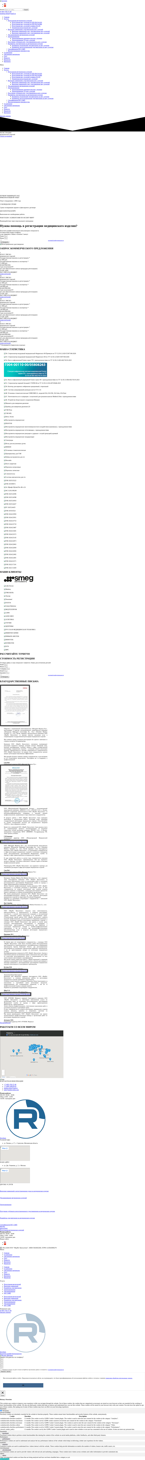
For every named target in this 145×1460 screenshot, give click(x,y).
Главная (6, 17)
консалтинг (4, 1228)
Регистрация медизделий (12, 1284)
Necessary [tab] (3, 1409)
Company (3, 669)
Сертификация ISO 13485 (16, 49)
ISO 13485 (7, 1293)
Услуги (6, 19)
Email (2, 671)
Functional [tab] (3, 1431)
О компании (8, 52)
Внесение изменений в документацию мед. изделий (25, 29)
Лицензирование (13, 36)
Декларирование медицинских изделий (21, 35)
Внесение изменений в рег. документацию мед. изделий (31, 31)
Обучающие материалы (12, 54)
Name (2, 236)
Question (3, 673)
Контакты (7, 61)
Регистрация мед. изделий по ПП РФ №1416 (27, 22)
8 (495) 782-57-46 (5, 11)
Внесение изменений (11, 1286)
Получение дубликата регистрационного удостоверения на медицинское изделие (27, 1211)
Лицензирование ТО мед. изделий (23, 40)
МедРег (2, 1226)
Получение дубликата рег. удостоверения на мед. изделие (27, 42)
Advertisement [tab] (4, 1448)
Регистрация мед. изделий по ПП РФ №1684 (27, 24)
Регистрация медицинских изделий (20, 20)
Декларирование (9, 1291)
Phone (2, 238)
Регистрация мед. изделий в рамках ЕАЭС (26, 26)
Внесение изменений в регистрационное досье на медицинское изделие (24, 1191)
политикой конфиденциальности (56, 240)
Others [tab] (2, 1453)
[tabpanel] (72, 1422)
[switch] (1, 1433)
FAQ (5, 56)
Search (2, 9)
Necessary (5, 1411)
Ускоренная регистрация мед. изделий (24, 28)
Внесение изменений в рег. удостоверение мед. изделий (31, 33)
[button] (72, 65)
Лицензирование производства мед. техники (27, 38)
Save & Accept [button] (4, 1459)
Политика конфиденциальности (11, 1354)
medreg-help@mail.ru (8, 14)
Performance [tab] (4, 1437)
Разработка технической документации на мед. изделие (30, 45)
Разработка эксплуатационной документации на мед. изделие (32, 47)
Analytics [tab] (3, 1442)
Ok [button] (23, 1385)
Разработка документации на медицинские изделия (25, 44)
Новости (7, 58)
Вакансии (7, 60)
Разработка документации (13, 1288)
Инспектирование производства (19, 51)
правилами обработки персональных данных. (119, 1378)
